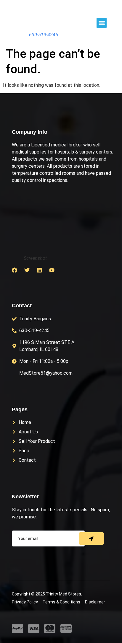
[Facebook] (14, 270)
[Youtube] (51, 270)
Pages (20, 409)
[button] (102, 23)
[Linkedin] (39, 270)
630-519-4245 (43, 34)
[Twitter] (27, 270)
